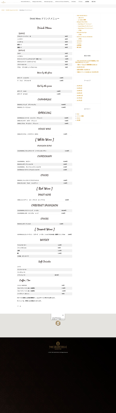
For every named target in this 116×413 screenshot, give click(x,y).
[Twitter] (20, 306)
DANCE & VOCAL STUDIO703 (62, 1)
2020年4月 (79, 93)
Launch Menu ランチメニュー (85, 26)
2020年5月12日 (81, 67)
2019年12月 (80, 95)
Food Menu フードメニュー (85, 24)
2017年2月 (79, 100)
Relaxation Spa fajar (48, 1)
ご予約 (79, 30)
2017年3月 (79, 98)
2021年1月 (79, 85)
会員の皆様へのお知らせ (83, 69)
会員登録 (87, 1)
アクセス (80, 1)
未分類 (78, 120)
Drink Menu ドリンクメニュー (85, 28)
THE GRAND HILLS (25, 1)
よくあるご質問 (82, 19)
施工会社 (94, 1)
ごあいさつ (81, 17)
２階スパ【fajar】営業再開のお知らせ (87, 64)
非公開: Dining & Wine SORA (12, 10)
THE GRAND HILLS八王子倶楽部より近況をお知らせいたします (87, 61)
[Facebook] (18, 306)
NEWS (78, 118)
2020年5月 (79, 90)
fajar (78, 114)
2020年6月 (79, 88)
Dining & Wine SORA (36, 1)
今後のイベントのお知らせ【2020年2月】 (88, 72)
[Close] (63, 315)
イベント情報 (80, 116)
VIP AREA (73, 1)
